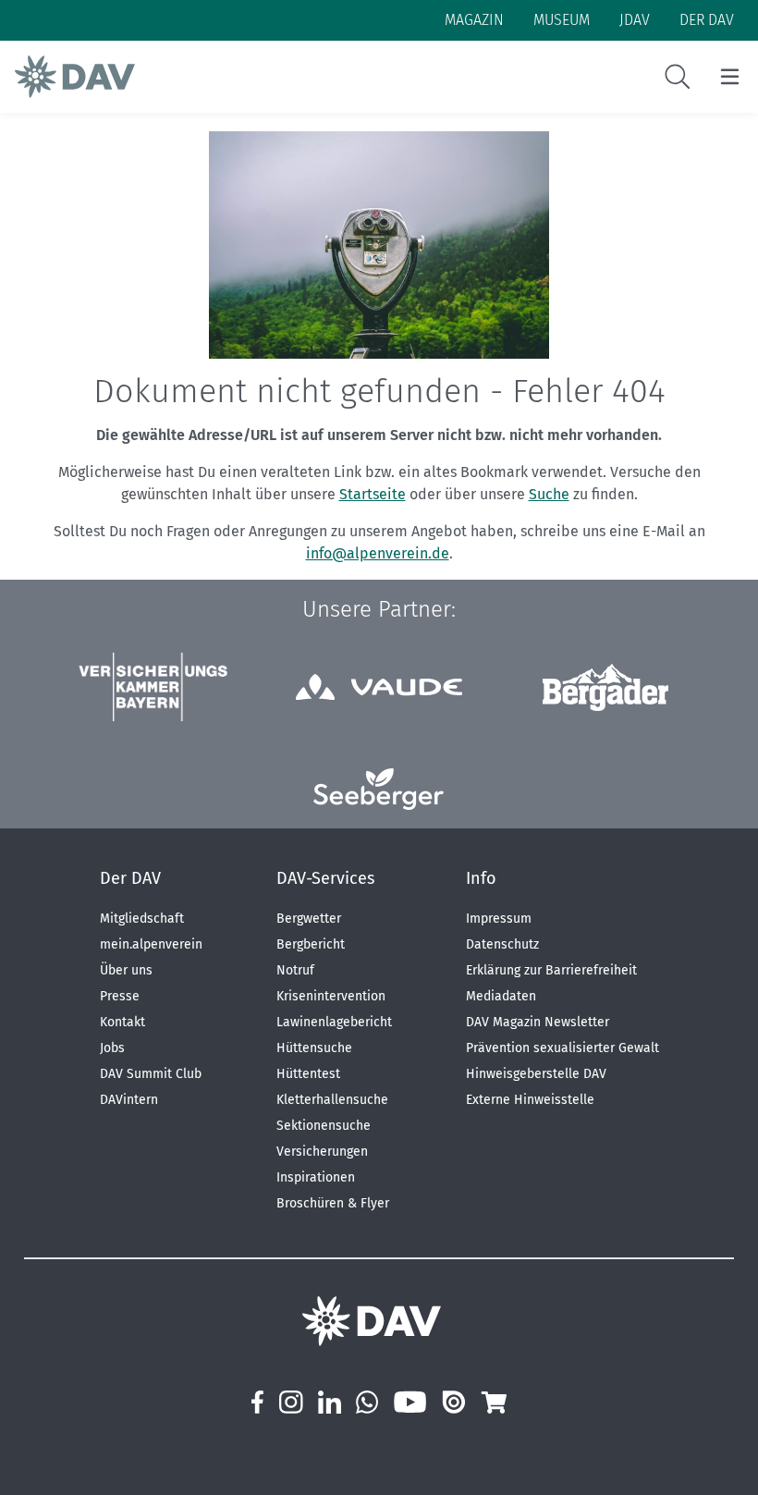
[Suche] (678, 77)
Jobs (112, 1048)
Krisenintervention (330, 996)
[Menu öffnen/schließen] (730, 76)
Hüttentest (308, 1074)
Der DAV (130, 878)
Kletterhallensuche (332, 1100)
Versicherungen (322, 1151)
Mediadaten (501, 996)
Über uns (126, 970)
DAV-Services (325, 878)
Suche (549, 494)
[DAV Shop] (493, 1402)
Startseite (372, 494)
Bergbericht (310, 944)
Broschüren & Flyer (332, 1203)
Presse (120, 996)
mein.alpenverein (151, 944)
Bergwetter (308, 918)
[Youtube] (410, 1402)
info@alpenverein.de (377, 553)
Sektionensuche (323, 1126)
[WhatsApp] (367, 1402)
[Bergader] (605, 687)
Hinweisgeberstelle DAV (536, 1074)
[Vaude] (379, 687)
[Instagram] (290, 1402)
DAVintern (129, 1100)
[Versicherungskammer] (152, 686)
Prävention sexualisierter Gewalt (562, 1048)
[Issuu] (454, 1402)
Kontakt (122, 1022)
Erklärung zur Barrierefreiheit (551, 970)
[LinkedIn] (329, 1402)
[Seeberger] (378, 789)
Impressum (499, 918)
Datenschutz (502, 944)
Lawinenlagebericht (334, 1022)
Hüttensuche (314, 1048)
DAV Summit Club (151, 1074)
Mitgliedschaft (142, 918)
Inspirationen (315, 1177)
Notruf (295, 970)
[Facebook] (257, 1402)
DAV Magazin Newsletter (537, 1022)
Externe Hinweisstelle (530, 1100)
